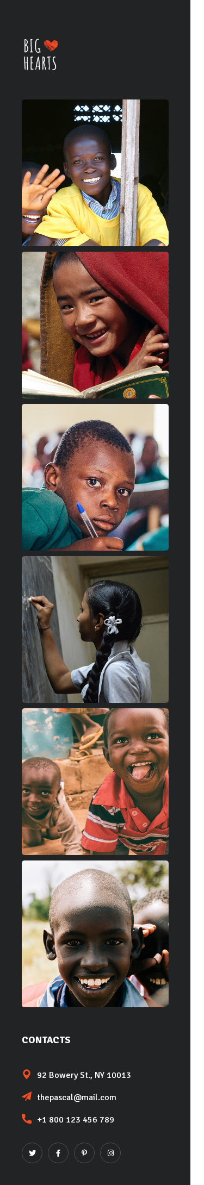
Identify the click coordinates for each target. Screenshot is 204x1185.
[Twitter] (32, 1153)
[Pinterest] (84, 1153)
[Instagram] (110, 1153)
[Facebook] (58, 1153)
